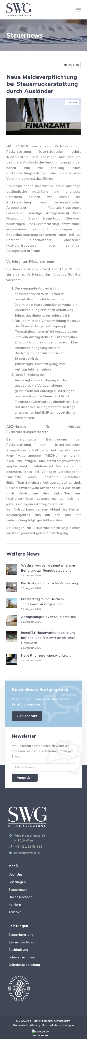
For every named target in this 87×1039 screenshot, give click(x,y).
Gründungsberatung (24, 965)
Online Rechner (20, 897)
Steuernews (17, 890)
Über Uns (15, 875)
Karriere (14, 905)
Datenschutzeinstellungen (58, 1025)
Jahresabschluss (21, 942)
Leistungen (17, 882)
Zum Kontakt (27, 716)
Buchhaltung (18, 950)
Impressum (63, 1020)
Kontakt (14, 912)
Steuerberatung (21, 935)
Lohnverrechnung (21, 957)
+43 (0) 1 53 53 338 (28, 846)
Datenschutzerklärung (26, 1025)
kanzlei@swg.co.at (27, 852)
